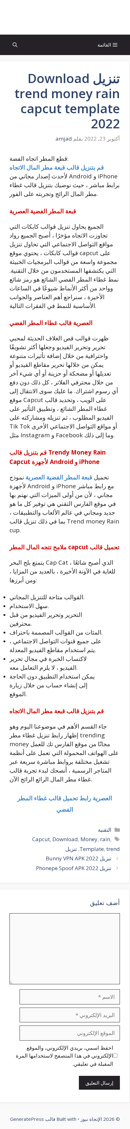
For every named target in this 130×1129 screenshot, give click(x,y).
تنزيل (71, 848)
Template (92, 848)
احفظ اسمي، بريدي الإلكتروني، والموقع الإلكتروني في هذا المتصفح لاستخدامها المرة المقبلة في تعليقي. (64, 1055)
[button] (15, 45)
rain (105, 839)
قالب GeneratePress (32, 1119)
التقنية (104, 829)
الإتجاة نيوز (65, 17)
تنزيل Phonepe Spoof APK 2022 (73, 868)
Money (89, 839)
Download (65, 839)
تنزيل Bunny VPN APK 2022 (78, 858)
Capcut (41, 839)
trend (113, 848)
